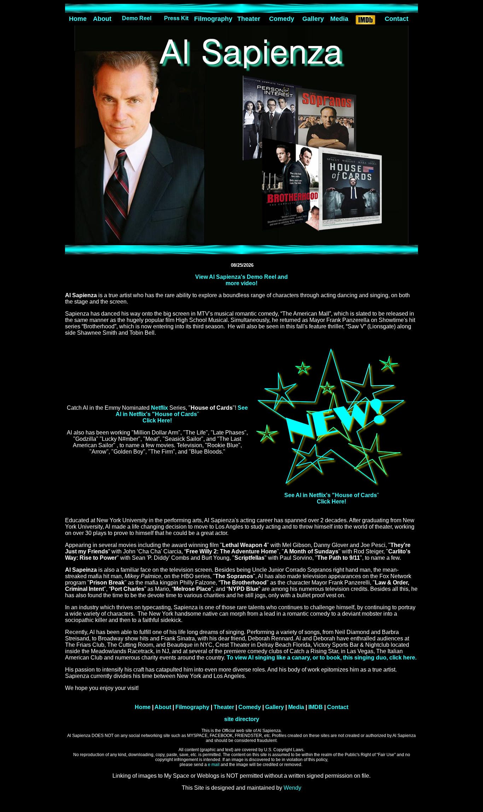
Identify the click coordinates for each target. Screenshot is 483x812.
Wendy (292, 788)
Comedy (281, 18)
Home (78, 18)
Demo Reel (136, 18)
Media (339, 18)
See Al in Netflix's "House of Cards (182, 411)
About (102, 18)
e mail (214, 764)
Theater (248, 18)
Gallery (313, 18)
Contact (396, 18)
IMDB (315, 707)
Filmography (213, 18)
